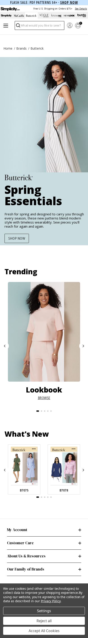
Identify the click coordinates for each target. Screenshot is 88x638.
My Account (17, 529)
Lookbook (44, 390)
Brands (21, 48)
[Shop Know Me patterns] (56, 15)
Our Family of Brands (25, 569)
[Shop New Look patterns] (69, 15)
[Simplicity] (10, 8)
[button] (5, 346)
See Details (81, 8)
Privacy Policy (50, 601)
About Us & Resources (26, 556)
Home (7, 48)
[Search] (17, 26)
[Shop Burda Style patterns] (81, 15)
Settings (44, 610)
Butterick (37, 48)
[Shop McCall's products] (19, 15)
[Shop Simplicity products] (6, 15)
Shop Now (16, 238)
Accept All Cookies (44, 630)
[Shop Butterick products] (31, 15)
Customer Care (20, 543)
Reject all (44, 620)
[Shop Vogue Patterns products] (44, 15)
